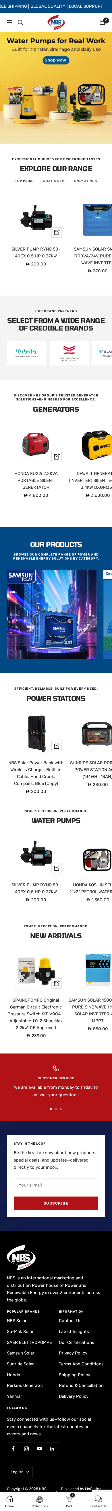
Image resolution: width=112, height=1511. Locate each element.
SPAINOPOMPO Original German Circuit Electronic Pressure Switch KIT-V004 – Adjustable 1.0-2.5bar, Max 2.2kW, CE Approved (35, 1014)
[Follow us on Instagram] (26, 1448)
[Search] (20, 22)
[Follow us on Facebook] (13, 1448)
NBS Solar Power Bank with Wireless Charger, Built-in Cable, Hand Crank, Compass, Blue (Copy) (35, 773)
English (17, 1472)
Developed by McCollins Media (81, 1492)
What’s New (54, 181)
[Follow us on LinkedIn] (52, 1448)
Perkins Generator (25, 1385)
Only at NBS (85, 181)
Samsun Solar (20, 1353)
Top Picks (24, 181)
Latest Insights (74, 1331)
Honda (13, 1374)
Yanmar (14, 1396)
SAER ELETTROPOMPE (29, 1342)
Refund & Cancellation (81, 1385)
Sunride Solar (20, 1364)
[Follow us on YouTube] (39, 1448)
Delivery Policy (73, 1396)
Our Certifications (76, 1342)
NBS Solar (17, 1320)
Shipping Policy (74, 1374)
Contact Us (70, 1320)
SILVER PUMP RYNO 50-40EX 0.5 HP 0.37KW (35, 253)
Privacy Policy (73, 1353)
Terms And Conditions (81, 1364)
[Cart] (102, 22)
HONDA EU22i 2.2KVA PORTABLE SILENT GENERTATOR (36, 480)
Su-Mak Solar (20, 1331)
